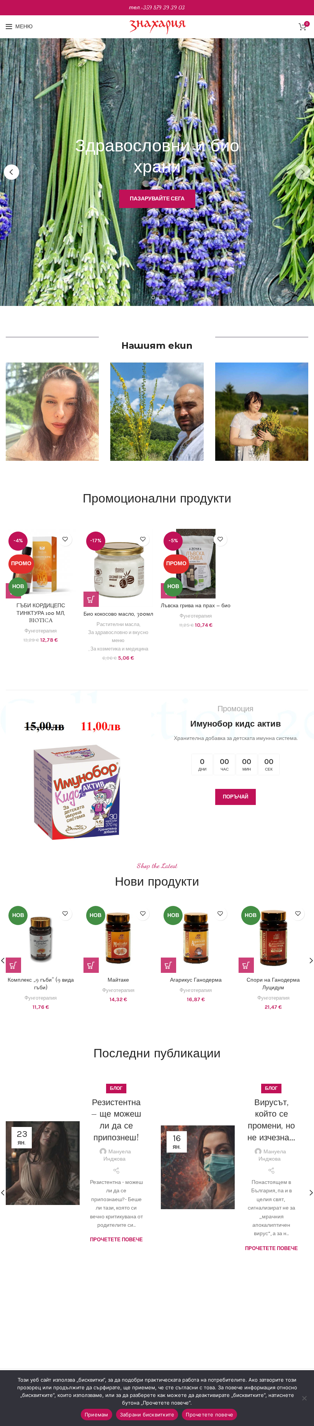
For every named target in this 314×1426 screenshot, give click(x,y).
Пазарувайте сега (156, 205)
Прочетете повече (116, 1195)
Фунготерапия (41, 631)
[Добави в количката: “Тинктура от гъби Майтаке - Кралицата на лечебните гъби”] (246, 965)
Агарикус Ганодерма (41, 980)
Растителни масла (117, 624)
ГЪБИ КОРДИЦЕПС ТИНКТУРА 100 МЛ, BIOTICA (40, 613)
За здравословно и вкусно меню (118, 636)
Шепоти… (116, 1103)
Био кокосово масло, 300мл (118, 614)
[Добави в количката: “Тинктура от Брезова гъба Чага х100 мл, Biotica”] (168, 965)
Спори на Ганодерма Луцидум (118, 984)
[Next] (302, 172)
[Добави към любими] (65, 539)
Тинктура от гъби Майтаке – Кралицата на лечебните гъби (273, 987)
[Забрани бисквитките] (304, 1398)
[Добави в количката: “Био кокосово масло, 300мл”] (91, 599)
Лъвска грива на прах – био (196, 606)
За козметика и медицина (119, 649)
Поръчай (235, 797)
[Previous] (11, 172)
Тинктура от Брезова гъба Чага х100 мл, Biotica (196, 984)
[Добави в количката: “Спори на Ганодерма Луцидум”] (91, 965)
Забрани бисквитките (147, 1414)
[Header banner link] (157, 7)
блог (116, 1088)
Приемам (96, 1414)
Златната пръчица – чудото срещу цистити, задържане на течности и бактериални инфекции (271, 1144)
